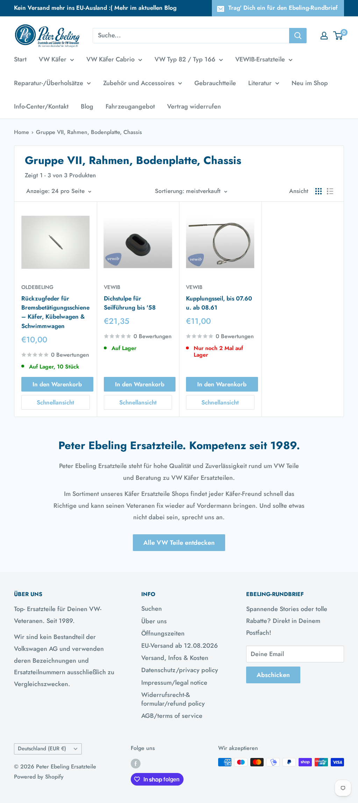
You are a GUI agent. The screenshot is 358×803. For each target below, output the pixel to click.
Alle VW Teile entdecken (179, 542)
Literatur (260, 83)
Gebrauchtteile (215, 83)
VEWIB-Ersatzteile (260, 59)
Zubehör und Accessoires (138, 83)
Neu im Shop (310, 83)
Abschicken (273, 674)
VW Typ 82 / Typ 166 (185, 59)
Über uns (154, 621)
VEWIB (112, 287)
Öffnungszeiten (163, 633)
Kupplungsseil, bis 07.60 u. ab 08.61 (219, 303)
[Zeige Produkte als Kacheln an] (318, 191)
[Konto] (324, 35)
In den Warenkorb (57, 384)
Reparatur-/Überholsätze (48, 83)
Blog (87, 106)
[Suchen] (298, 35)
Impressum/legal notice (174, 682)
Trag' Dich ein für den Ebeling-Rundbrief (283, 7)
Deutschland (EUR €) (42, 748)
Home (21, 132)
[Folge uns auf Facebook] (136, 763)
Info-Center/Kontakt (41, 106)
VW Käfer (52, 59)
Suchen (151, 608)
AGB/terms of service (171, 715)
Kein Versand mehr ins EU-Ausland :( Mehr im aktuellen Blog (95, 7)
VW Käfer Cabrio (110, 59)
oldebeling (37, 287)
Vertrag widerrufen (194, 106)
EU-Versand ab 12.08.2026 (179, 645)
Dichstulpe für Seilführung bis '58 (130, 303)
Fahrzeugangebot (130, 106)
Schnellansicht (55, 402)
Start (20, 59)
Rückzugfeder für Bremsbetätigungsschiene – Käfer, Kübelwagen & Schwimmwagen (55, 312)
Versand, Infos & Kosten (174, 657)
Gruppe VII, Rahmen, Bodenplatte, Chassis (89, 132)
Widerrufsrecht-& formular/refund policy (173, 699)
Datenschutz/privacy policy (179, 670)
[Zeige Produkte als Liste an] (330, 191)
